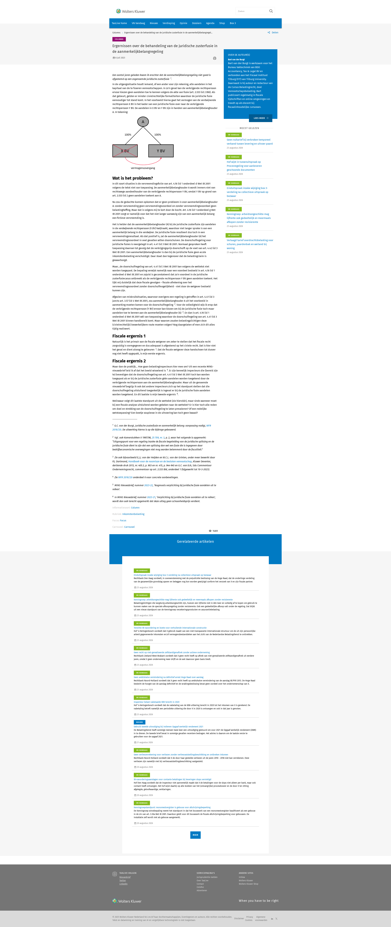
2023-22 (148, 485)
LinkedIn (123, 884)
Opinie (183, 23)
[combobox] (251, 11)
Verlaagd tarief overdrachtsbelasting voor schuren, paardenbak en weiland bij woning (250, 244)
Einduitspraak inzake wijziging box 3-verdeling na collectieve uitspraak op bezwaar (247, 192)
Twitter (122, 880)
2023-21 (151, 497)
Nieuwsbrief (124, 877)
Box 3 (233, 23)
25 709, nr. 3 (158, 437)
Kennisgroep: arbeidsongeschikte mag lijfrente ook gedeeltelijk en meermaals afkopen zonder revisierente (249, 218)
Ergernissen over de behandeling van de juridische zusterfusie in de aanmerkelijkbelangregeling (169, 33)
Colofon (200, 887)
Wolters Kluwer (246, 880)
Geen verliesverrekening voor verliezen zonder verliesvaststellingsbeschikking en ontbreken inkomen (181, 755)
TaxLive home (119, 23)
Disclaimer (239, 918)
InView (242, 877)
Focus (123, 520)
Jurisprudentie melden (207, 877)
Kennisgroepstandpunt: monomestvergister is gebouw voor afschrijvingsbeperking (172, 807)
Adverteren (202, 890)
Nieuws (154, 23)
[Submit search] (271, 11)
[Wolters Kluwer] (130, 11)
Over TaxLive (202, 880)
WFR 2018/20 (125, 477)
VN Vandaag (138, 23)
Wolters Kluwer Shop (248, 884)
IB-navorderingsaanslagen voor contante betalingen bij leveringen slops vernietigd (172, 779)
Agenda (210, 23)
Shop (222, 23)
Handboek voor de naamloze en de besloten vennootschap (160, 461)
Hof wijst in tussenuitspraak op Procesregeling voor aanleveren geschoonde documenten (244, 165)
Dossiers (196, 23)
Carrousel (129, 526)
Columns (116, 33)
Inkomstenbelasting (133, 514)
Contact (200, 884)
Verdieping (169, 23)
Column (135, 507)
